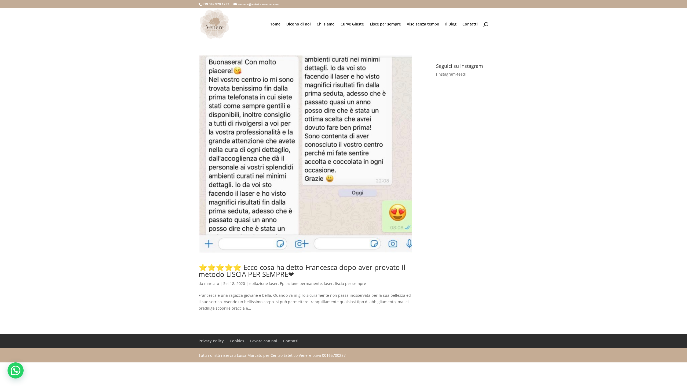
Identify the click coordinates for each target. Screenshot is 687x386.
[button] (16, 370)
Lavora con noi (263, 340)
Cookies (237, 340)
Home (274, 24)
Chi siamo (326, 24)
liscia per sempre (350, 283)
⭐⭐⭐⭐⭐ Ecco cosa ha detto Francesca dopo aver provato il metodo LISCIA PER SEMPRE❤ (302, 270)
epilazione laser (263, 283)
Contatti (470, 24)
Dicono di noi (298, 24)
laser (328, 283)
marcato (211, 283)
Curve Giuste (352, 24)
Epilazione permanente (301, 283)
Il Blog (450, 24)
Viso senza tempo (423, 24)
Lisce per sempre (385, 24)
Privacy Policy (211, 340)
